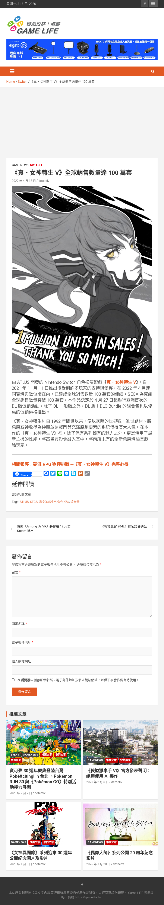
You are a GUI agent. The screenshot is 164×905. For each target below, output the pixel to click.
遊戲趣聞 (125, 760)
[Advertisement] (82, 119)
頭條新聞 (16, 760)
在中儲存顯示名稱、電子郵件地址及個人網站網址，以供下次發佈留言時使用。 (78, 680)
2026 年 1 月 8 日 (21, 864)
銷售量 (74, 502)
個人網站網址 (21, 661)
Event (15, 754)
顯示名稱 (19, 624)
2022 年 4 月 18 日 (24, 180)
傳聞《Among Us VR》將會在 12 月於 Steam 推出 (44, 528)
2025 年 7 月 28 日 (98, 864)
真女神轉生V (47, 502)
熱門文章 (61, 754)
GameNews (20, 165)
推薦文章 (47, 754)
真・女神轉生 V (121, 382)
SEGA (34, 502)
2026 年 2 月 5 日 (97, 782)
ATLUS (24, 502)
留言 (16, 572)
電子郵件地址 (22, 642)
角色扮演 (63, 502)
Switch (36, 165)
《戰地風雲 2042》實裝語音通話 (124, 526)
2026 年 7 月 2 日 (21, 793)
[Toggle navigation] (12, 71)
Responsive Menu (153, 3)
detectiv (43, 180)
